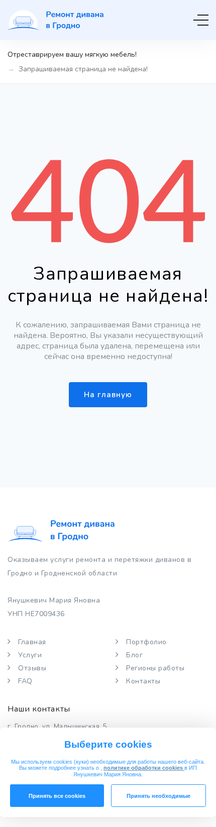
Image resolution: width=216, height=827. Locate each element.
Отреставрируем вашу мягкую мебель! (72, 54)
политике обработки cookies (143, 768)
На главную (108, 395)
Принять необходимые (158, 796)
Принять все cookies (57, 796)
